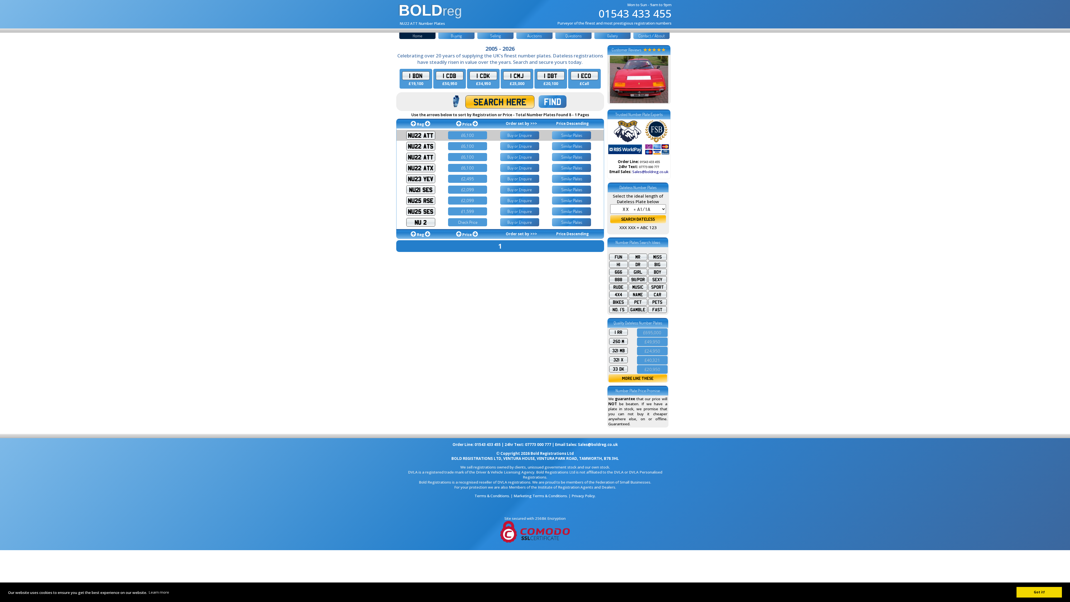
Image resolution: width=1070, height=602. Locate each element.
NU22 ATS (420, 146)
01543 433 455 (635, 13)
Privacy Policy (583, 495)
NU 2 (421, 222)
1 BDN (415, 75)
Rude (618, 287)
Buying (456, 35)
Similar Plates (571, 135)
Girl (638, 272)
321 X (618, 360)
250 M (618, 341)
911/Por (638, 279)
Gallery (612, 35)
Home (417, 35)
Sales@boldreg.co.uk (650, 171)
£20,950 (652, 369)
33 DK (618, 369)
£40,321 (652, 360)
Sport (657, 287)
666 (618, 272)
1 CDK (483, 75)
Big (657, 264)
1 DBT (550, 75)
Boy (657, 272)
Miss (657, 257)
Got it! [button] (1039, 592)
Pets (657, 302)
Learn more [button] (159, 592)
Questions (573, 35)
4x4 (618, 294)
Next (662, 79)
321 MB (618, 350)
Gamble (637, 309)
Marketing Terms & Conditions (540, 495)
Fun (618, 257)
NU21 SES (420, 189)
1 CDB (449, 75)
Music (637, 287)
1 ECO (584, 75)
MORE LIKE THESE (637, 378)
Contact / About (651, 35)
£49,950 (652, 341)
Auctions (534, 35)
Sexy (657, 279)
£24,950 (652, 351)
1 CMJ (517, 75)
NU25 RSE (420, 200)
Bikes (618, 302)
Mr (637, 257)
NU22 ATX (420, 168)
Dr (637, 264)
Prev (615, 79)
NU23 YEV (420, 179)
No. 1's (618, 309)
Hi (618, 264)
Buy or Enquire (519, 135)
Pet (638, 302)
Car (657, 294)
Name (638, 294)
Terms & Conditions (492, 495)
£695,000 (652, 332)
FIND (552, 101)
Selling (495, 35)
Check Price (467, 222)
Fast (657, 309)
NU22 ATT (420, 135)
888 (618, 279)
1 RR (618, 332)
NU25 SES (420, 211)
